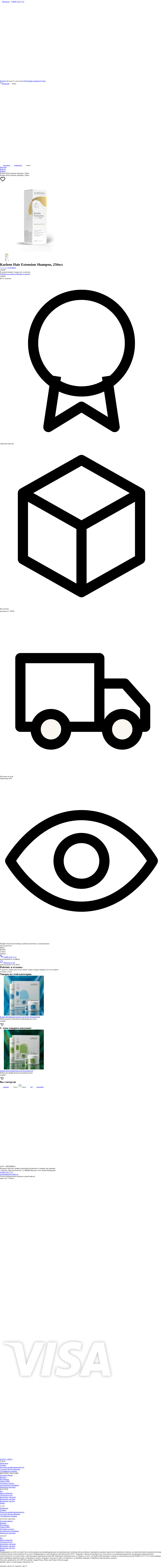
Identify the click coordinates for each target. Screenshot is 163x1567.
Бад (1, 1491)
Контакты (6, 2)
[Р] (22, 1457)
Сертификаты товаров (8, 1471)
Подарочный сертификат (9, 1485)
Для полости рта (6, 1495)
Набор (2, 1503)
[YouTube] (12, 1457)
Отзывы (3, 1465)
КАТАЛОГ (3, 1536)
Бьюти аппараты (6, 1493)
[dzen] (27, 1457)
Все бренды (4, 1479)
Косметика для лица (7, 1499)
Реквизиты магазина (8, 1487)
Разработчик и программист (10, 1564)
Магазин (3, 167)
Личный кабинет (6, 1475)
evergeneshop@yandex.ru (9, 1174)
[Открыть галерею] (35, 217)
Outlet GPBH (5, 1481)
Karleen (3, 171)
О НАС (2, 1506)
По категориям (18, 81)
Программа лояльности (33, 81)
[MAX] (7, 1457)
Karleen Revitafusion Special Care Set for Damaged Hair (20, 1017)
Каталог (3, 81)
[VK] (2, 1457)
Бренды (9, 81)
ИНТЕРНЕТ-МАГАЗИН (7, 1519)
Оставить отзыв (6, 972)
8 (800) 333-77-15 (17, 2)
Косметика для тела (7, 1501)
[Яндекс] (17, 1457)
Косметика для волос (8, 1497)
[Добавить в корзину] (2, 1024)
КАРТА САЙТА (6, 1459)
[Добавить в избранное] (3, 179)
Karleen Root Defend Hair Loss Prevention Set (16, 1071)
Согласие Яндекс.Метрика (10, 1469)
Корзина (3, 1477)
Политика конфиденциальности (12, 1467)
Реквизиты (4, 1463)
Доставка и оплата (7, 1483)
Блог (44, 81)
